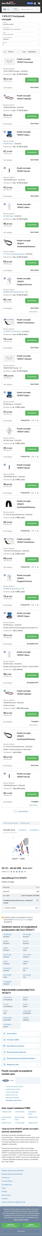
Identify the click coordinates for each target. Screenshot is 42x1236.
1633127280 (27, 956)
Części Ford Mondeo (12, 1097)
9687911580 (7, 956)
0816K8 (26, 942)
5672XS (25, 1005)
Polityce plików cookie (21, 1219)
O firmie (4, 1191)
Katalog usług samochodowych (12, 1174)
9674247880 (27, 936)
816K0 (6, 963)
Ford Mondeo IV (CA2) (13, 1089)
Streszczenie (6, 1195)
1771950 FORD (19, 1123)
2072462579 (7, 969)
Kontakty (4, 1198)
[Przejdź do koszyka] (39, 3)
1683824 (25, 963)
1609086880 (7, 983)
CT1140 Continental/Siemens (13, 254)
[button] (30, 3)
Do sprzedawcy (7, 1181)
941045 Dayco (8, 144)
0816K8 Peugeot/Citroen (12, 589)
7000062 (26, 1019)
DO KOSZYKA (32, 80)
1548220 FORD (33, 1123)
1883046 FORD (33, 1117)
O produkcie (22, 830)
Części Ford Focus (12, 1095)
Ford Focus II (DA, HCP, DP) (14, 1086)
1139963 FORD (6, 1112)
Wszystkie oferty (9, 830)
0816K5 (6, 942)
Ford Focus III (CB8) (12, 1092)
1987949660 (7, 1026)
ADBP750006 (7, 1019)
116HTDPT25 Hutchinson (12, 331)
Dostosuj (21, 1231)
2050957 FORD (6, 1123)
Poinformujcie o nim (20, 919)
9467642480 (27, 976)
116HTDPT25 (7, 999)
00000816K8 (7, 936)
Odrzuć (31, 1225)
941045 (25, 999)
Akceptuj (11, 1225)
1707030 (25, 949)
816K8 (6, 949)
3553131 (25, 969)
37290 (5, 1012)
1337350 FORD (19, 1112)
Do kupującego (7, 1184)
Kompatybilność (35, 830)
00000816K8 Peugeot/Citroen (14, 292)
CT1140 (8, 1005)
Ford (37, 887)
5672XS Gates (8, 216)
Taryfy (4, 1188)
